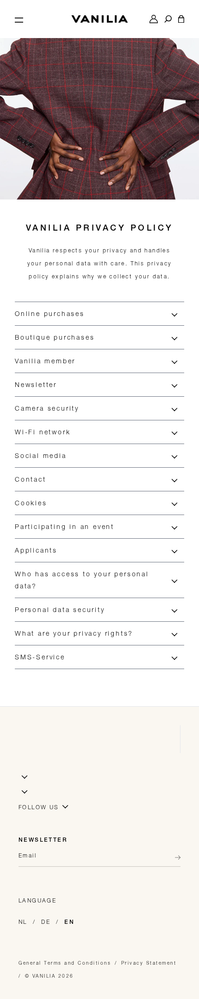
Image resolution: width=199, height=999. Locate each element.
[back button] (174, 857)
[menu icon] (19, 19)
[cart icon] (181, 19)
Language (37, 900)
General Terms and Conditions (65, 963)
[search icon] (168, 19)
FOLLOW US (39, 807)
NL (23, 921)
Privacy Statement (149, 963)
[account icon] (153, 19)
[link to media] (99, 100)
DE (45, 921)
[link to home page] (99, 19)
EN (69, 922)
